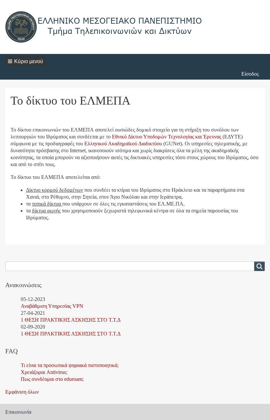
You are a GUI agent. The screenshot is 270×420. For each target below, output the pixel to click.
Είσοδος (250, 74)
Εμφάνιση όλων (22, 392)
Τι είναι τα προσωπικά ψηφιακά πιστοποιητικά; (70, 365)
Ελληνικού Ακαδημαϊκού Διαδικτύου (123, 143)
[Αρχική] (104, 27)
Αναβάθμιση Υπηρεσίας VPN (52, 306)
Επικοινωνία (18, 412)
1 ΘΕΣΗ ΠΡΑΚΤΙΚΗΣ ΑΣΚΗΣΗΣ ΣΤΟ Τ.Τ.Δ (71, 320)
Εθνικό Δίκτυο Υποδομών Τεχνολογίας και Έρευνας (166, 136)
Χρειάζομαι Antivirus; (44, 372)
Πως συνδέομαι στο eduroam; (52, 379)
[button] (25, 61)
